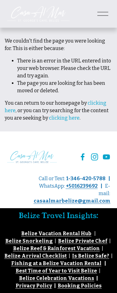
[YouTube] (106, 157)
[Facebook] (82, 157)
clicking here (64, 118)
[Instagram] (94, 157)
